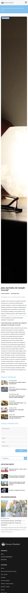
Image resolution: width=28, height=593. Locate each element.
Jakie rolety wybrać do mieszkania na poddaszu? (17, 390)
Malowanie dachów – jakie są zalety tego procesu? (17, 469)
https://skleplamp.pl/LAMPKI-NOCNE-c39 (16, 315)
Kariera (3, 589)
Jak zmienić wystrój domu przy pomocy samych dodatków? (17, 396)
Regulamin (3, 559)
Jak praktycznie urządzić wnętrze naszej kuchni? (17, 383)
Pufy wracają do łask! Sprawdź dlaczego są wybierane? (16, 417)
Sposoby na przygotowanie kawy (17, 490)
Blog (2, 554)
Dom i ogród (5, 18)
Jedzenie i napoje (5, 586)
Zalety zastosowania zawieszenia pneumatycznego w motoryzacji (17, 476)
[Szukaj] (25, 458)
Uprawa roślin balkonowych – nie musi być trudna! (17, 403)
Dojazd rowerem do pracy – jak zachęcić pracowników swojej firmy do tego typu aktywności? (11, 523)
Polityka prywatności (6, 556)
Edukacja (3, 577)
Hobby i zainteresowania (7, 583)
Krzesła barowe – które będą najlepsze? (16, 410)
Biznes (2, 568)
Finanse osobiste (5, 580)
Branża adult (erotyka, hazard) (8, 571)
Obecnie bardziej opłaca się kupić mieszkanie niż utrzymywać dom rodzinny (17, 483)
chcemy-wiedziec (5, 293)
